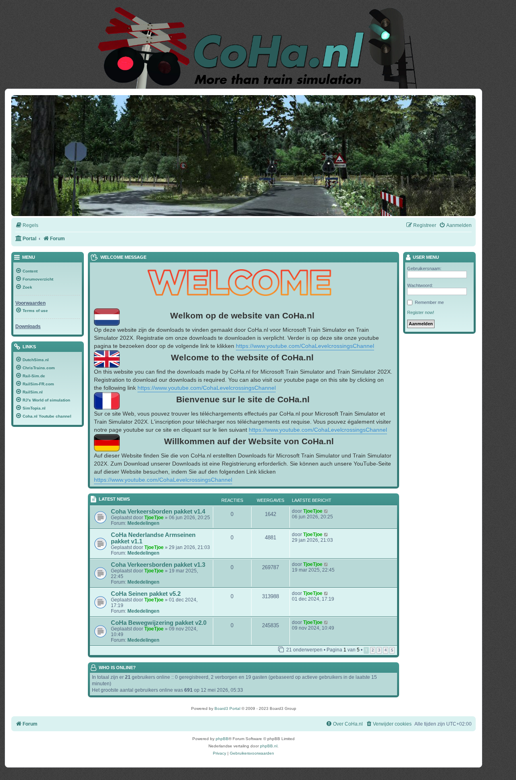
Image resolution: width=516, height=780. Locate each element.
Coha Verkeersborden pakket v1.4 (158, 511)
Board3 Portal (227, 708)
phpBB (222, 738)
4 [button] (386, 650)
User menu (425, 257)
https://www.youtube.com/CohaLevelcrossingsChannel (305, 346)
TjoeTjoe (154, 517)
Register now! (420, 312)
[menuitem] (26, 225)
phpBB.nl (268, 746)
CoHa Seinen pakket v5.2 (146, 594)
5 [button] (392, 650)
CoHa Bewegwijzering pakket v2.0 (158, 623)
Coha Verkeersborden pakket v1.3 (158, 565)
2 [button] (373, 650)
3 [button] (379, 650)
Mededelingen (143, 523)
